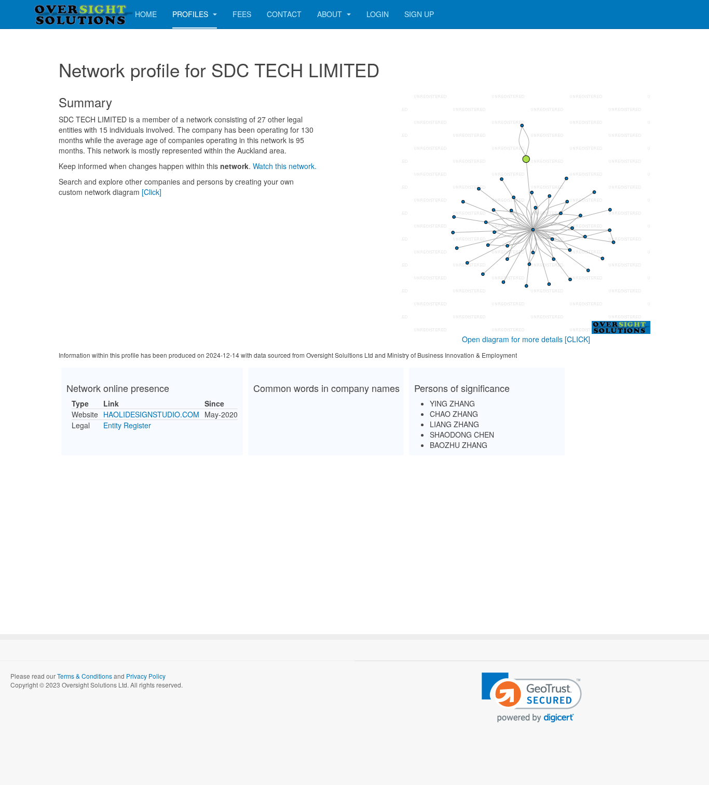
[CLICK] (577, 339)
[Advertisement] (354, 535)
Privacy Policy (146, 675)
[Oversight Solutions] (51, 14)
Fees (242, 14)
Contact (284, 14)
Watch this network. (285, 166)
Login (377, 14)
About (330, 14)
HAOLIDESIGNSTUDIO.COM (151, 414)
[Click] (151, 192)
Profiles (191, 14)
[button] (532, 697)
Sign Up (419, 14)
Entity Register (127, 425)
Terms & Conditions (84, 675)
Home (146, 14)
